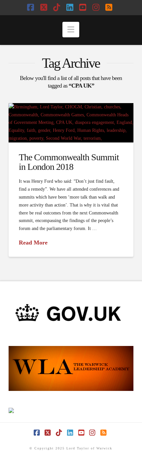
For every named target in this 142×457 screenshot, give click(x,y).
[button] (70, 29)
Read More (33, 242)
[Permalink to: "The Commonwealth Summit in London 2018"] (71, 122)
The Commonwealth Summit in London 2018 (69, 162)
